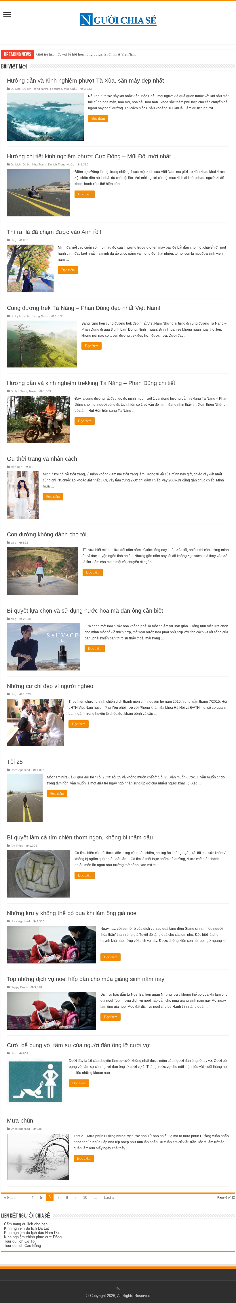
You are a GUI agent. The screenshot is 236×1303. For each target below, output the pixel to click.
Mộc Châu (70, 88)
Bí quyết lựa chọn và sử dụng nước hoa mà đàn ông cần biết (85, 610)
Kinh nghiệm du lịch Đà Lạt (26, 1228)
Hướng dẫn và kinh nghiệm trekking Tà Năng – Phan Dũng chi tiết (91, 383)
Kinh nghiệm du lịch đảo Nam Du (31, 1232)
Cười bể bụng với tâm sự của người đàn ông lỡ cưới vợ (78, 1045)
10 (85, 1197)
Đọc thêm (98, 119)
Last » (109, 1197)
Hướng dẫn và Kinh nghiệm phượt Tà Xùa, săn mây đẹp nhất (85, 80)
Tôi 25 (15, 762)
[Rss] (118, 1288)
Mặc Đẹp (16, 466)
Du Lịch (16, 88)
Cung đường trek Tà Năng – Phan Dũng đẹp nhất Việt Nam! (84, 308)
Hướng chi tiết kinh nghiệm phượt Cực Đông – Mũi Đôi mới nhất (89, 156)
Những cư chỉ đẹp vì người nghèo (50, 686)
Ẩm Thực (17, 845)
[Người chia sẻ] (118, 18)
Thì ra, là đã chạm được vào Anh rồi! (54, 232)
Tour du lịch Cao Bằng (22, 1245)
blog (13, 240)
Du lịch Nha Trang (34, 164)
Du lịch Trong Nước (35, 88)
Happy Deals (19, 987)
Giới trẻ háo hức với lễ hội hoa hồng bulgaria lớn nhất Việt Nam (86, 54)
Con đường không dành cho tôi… (49, 534)
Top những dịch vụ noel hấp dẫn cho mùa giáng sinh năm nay (85, 979)
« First (9, 1197)
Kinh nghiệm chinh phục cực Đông (33, 1237)
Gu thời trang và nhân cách (42, 459)
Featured (56, 88)
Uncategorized (20, 769)
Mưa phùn (20, 1120)
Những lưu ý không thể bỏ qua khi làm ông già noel (72, 913)
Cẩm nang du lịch (18, 1224)
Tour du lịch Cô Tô (19, 1241)
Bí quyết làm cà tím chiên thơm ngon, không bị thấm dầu (80, 837)
